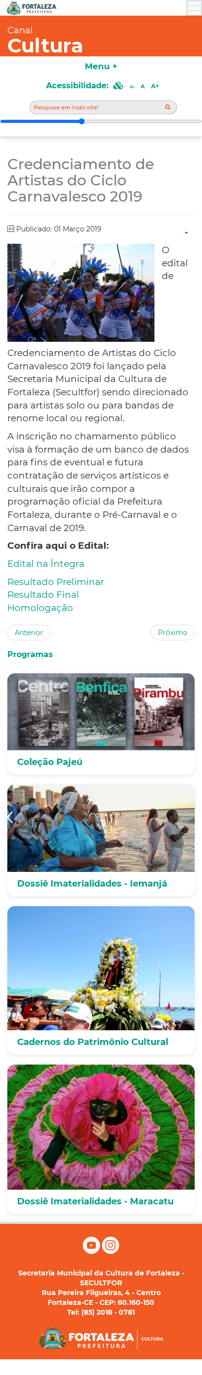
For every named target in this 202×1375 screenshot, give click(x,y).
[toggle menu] (194, 8)
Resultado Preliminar (55, 581)
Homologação (40, 607)
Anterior (29, 632)
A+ (155, 86)
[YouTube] (92, 1251)
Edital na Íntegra (45, 563)
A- (132, 86)
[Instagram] (110, 1251)
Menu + (101, 66)
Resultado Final (43, 594)
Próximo (172, 632)
